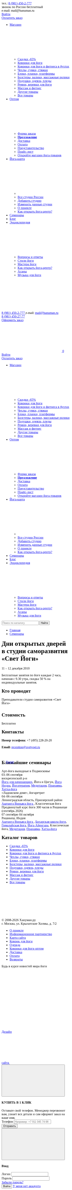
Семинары (17, 633)
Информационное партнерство (31, 934)
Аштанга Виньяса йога (18, 803)
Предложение (27, 137)
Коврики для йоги (30, 63)
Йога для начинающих (17, 782)
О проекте (25, 208)
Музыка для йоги (29, 275)
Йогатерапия (21, 785)
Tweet (10, 762)
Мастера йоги (27, 264)
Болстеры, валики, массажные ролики (44, 77)
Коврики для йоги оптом (27, 948)
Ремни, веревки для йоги (35, 84)
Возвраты (16, 959)
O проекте (17, 930)
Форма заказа (27, 133)
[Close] (33, 1081)
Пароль (7, 1178)
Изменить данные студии (35, 204)
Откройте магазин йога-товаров (39, 155)
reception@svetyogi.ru (25, 747)
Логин (6, 1174)
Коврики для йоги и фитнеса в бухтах (43, 66)
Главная (15, 630)
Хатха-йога (9, 789)
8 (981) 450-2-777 (20, 3)
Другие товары (28, 91)
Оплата (23, 144)
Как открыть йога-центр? (35, 211)
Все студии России (30, 197)
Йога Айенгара (38, 825)
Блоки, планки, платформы (36, 73)
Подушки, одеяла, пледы (34, 81)
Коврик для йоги (21, 941)
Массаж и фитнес (29, 88)
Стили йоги (26, 260)
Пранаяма (55, 785)
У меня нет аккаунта (27, 1186)
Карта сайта (18, 937)
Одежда (15, 945)
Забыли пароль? (12, 1182)
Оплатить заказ (12, 17)
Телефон (7, 1121)
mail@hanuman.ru (46, 313)
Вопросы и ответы (30, 257)
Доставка (24, 140)
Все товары (25, 95)
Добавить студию (29, 200)
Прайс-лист (25, 151)
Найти (44, 622)
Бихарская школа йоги (50, 821)
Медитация (39, 785)
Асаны (22, 271)
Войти (6, 14)
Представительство (31, 148)
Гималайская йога (14, 825)
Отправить (9, 1125)
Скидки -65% (27, 59)
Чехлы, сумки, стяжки (33, 70)
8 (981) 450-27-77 (13, 316)
